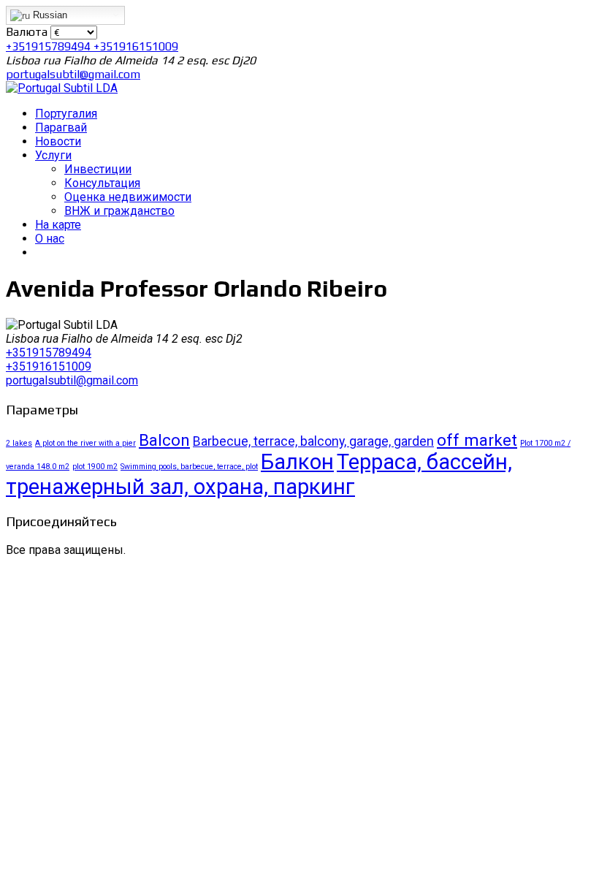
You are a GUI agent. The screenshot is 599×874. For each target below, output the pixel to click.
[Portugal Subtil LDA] (62, 88)
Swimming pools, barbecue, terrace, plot (189, 466)
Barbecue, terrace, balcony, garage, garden (313, 441)
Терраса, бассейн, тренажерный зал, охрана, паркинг (259, 474)
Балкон (297, 461)
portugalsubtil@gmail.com (73, 74)
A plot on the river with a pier (85, 443)
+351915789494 (50, 46)
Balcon (164, 439)
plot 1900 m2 (95, 466)
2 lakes (19, 443)
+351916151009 (136, 46)
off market (477, 439)
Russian (48, 15)
